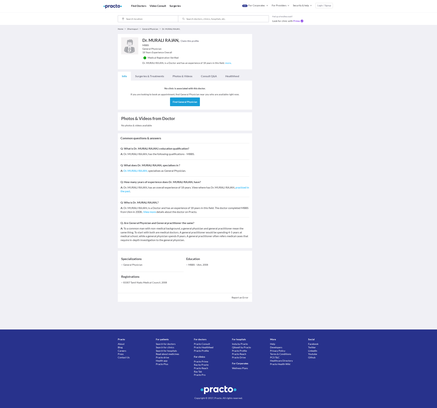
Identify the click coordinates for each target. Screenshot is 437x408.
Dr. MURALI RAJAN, (136, 170)
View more (149, 211)
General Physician (132, 264)
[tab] (124, 76)
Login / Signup (324, 5)
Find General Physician (185, 101)
